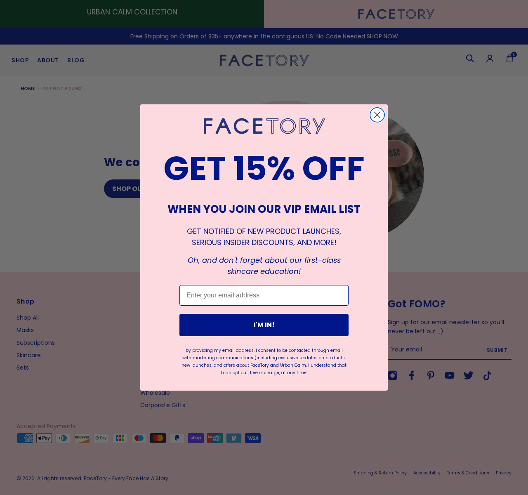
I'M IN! (264, 325)
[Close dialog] (377, 115)
